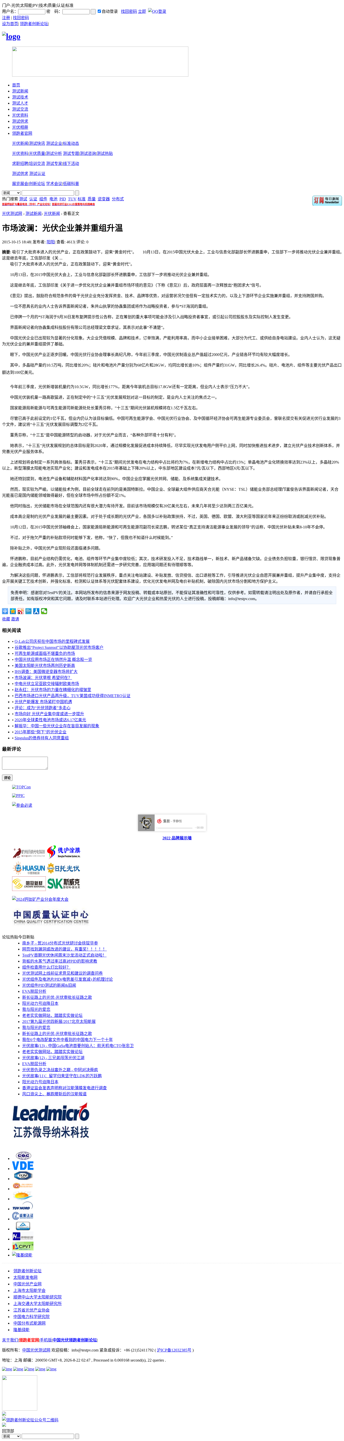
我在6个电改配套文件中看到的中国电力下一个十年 (67, 1040)
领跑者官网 (22, 133)
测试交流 (20, 109)
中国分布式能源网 (29, 1323)
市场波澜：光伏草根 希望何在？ (43, 678)
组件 (43, 199)
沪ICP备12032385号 (174, 1350)
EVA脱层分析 (34, 991)
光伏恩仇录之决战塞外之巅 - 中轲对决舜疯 (60, 1070)
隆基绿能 (21, 1330)
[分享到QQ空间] (13, 611)
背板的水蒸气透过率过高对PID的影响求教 (59, 961)
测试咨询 (88, 153)
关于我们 (10, 1340)
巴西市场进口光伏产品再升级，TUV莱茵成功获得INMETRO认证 (72, 696)
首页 (16, 85)
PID (62, 199)
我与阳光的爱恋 (36, 1009)
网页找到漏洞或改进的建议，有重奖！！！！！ (64, 949)
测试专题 (71, 153)
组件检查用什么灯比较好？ (46, 967)
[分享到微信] (44, 611)
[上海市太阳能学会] (22, 1189)
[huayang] (22, 1239)
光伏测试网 (12, 213)
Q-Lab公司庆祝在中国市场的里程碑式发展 (52, 641)
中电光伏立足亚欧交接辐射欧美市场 (47, 684)
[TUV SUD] (22, 1179)
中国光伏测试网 (36, 1350)
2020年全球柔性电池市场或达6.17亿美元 (50, 720)
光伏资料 (20, 115)
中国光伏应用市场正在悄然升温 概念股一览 (53, 659)
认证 (33, 199)
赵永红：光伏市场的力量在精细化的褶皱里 (53, 690)
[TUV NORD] (22, 1209)
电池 (53, 199)
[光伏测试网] (11, 36)
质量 (92, 199)
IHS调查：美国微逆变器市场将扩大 (46, 671)
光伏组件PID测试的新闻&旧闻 (49, 985)
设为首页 (10, 24)
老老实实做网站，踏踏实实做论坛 (52, 1015)
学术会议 (54, 184)
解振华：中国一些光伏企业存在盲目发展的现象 (57, 726)
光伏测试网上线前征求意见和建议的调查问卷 (62, 973)
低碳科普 (71, 184)
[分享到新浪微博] (21, 611)
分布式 (118, 199)
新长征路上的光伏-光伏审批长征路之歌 (57, 997)
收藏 (6, 619)
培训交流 (37, 163)
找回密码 (129, 11)
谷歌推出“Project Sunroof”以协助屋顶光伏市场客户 (59, 647)
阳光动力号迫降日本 (40, 1003)
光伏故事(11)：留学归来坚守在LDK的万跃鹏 (62, 1076)
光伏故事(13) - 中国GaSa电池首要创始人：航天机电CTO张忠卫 (78, 1046)
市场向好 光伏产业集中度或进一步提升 (49, 714)
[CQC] (22, 1158)
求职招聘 (20, 163)
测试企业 (54, 143)
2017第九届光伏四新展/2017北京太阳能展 (59, 1021)
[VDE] (22, 1168)
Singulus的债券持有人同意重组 (42, 738)
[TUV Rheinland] (22, 1229)
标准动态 (71, 143)
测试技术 (20, 97)
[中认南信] (22, 1199)
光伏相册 (20, 127)
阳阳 (51, 242)
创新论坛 (37, 184)
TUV (72, 199)
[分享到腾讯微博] (28, 611)
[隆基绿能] (22, 1255)
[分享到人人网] (36, 611)
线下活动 (71, 163)
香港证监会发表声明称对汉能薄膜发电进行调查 (64, 1088)
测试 (23, 199)
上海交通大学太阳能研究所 (37, 1303)
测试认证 (37, 173)
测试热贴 (105, 153)
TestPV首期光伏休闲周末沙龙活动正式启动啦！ (64, 955)
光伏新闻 (20, 143)
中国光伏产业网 (27, 1284)
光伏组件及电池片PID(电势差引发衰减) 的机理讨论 (67, 979)
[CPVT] (22, 1249)
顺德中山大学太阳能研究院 (37, 1297)
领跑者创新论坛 (34, 24)
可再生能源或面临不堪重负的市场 (45, 653)
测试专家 (54, 163)
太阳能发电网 (25, 1277)
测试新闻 (20, 91)
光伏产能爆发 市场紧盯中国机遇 (43, 702)
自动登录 (110, 11)
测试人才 (20, 103)
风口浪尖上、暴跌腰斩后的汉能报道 (54, 1094)
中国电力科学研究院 (31, 1317)
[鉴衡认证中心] (22, 1219)
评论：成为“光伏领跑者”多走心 (43, 708)
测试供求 (20, 121)
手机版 (46, 1340)
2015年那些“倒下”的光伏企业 (40, 732)
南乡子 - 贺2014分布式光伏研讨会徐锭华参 (60, 943)
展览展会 (20, 184)
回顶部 (8, 1431)
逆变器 (104, 199)
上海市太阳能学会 (29, 1290)
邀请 (15, 619)
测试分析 (54, 153)
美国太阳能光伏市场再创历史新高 (45, 665)
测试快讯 (37, 143)
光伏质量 (37, 153)
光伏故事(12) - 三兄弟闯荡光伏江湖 (53, 1058)
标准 (82, 199)
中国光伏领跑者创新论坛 (75, 1340)
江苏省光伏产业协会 (31, 1310)
